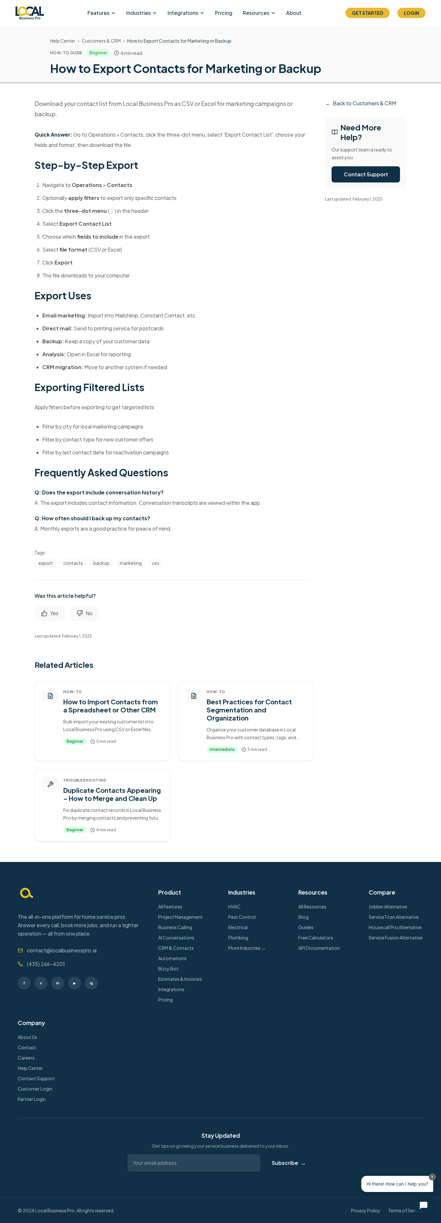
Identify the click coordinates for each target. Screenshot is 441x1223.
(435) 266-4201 (46, 963)
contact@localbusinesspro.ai (62, 950)
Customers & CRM (101, 41)
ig (91, 983)
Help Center (62, 41)
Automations (172, 958)
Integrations (183, 12)
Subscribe (289, 1162)
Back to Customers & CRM (360, 103)
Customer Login (35, 1089)
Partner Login (32, 1099)
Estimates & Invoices (180, 979)
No (89, 613)
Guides (305, 927)
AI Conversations (176, 937)
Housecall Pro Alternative (395, 927)
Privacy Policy (365, 1210)
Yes (54, 613)
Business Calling (175, 927)
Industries (138, 12)
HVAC (234, 906)
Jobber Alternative (388, 906)
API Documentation (319, 948)
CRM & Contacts (176, 948)
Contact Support (366, 174)
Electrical (238, 927)
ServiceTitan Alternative (394, 917)
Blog (303, 917)
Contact (27, 1047)
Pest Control (242, 917)
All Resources (312, 906)
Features (98, 12)
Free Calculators (315, 937)
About (294, 12)
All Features (170, 906)
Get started (367, 13)
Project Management (180, 917)
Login (411, 13)
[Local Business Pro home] (29, 12)
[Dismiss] (432, 1176)
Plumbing (238, 937)
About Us (27, 1037)
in (57, 983)
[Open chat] (423, 1205)
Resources (256, 12)
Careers (26, 1058)
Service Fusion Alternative (396, 937)
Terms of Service (405, 1210)
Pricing (223, 12)
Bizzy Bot (168, 968)
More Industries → (247, 948)
